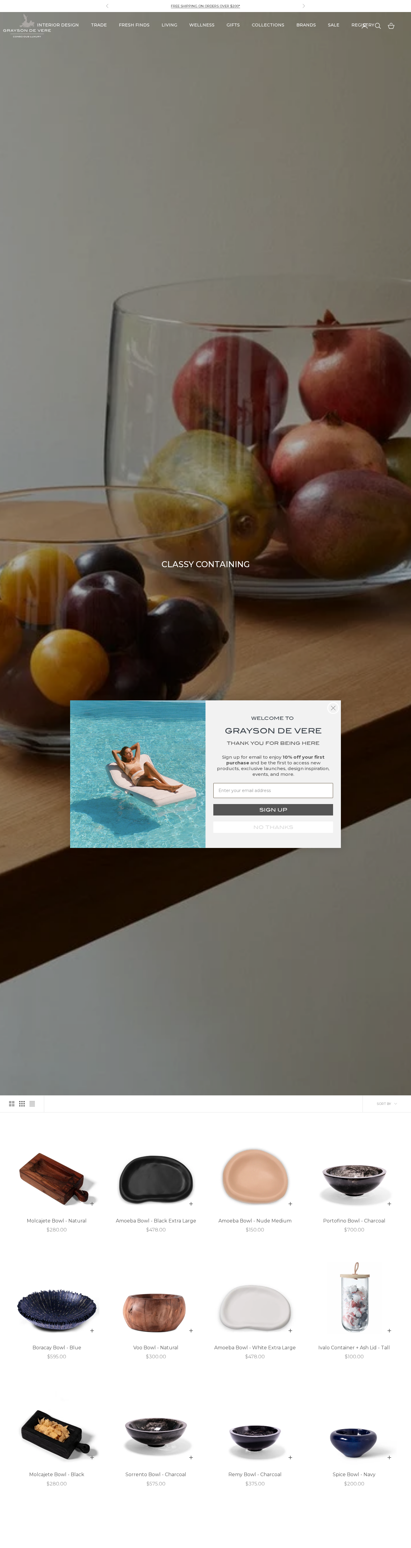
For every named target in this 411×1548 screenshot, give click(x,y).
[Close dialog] (333, 708)
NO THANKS (273, 827)
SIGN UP (273, 810)
